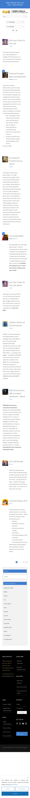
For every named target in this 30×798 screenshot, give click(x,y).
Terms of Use (6, 732)
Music (5, 631)
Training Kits (7, 635)
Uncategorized (8, 639)
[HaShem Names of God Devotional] (5, 322)
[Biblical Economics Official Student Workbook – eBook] (5, 390)
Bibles (5, 592)
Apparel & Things (8, 588)
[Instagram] (26, 724)
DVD (5, 607)
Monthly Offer (8, 627)
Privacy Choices (7, 736)
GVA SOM (6, 623)
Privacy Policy (7, 728)
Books (5, 596)
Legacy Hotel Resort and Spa (7, 709)
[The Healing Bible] (5, 235)
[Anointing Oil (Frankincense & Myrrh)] (5, 157)
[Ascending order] (22, 22)
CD (5, 600)
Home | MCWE (7, 704)
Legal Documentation (7, 723)
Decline (8, 788)
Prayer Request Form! (8, 676)
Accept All (15, 793)
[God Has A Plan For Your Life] (5, 40)
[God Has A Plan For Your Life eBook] (5, 282)
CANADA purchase (7, 376)
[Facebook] (17, 724)
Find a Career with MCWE (22, 692)
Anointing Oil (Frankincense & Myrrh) (15, 161)
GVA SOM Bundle (16, 461)
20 (23, 562)
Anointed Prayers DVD (18, 501)
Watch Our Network (20, 682)
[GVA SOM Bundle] (5, 461)
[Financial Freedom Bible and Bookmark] (5, 73)
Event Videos (7, 619)
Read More (15, 784)
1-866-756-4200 (17, 5)
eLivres (6, 615)
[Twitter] (20, 724)
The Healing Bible (16, 236)
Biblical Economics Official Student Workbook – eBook (17, 393)
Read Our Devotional (20, 662)
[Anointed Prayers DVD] (5, 500)
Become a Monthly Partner (21, 668)
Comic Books (7, 603)
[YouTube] (23, 724)
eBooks (6, 611)
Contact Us (20, 708)
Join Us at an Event (22, 687)
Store (18, 704)
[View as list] (16, 30)
